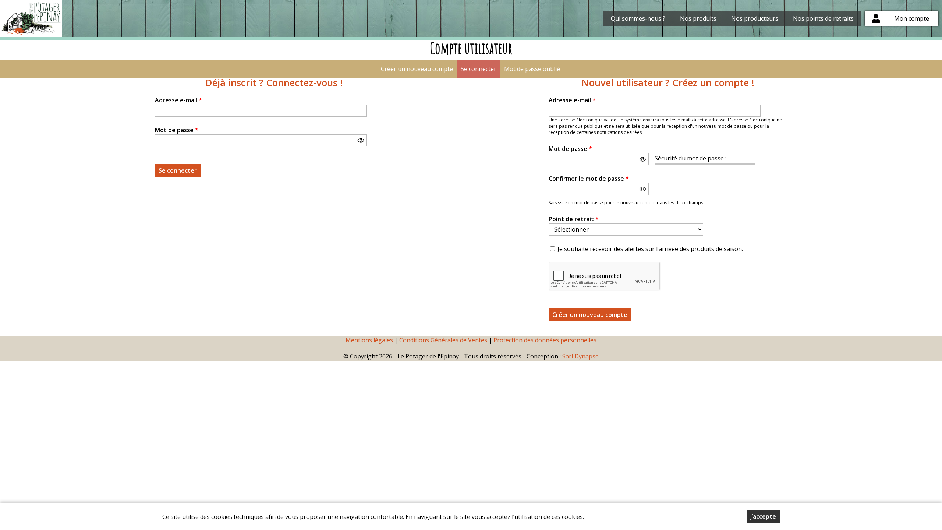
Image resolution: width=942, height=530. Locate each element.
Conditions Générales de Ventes (444, 340)
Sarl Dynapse (580, 356)
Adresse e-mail (178, 100)
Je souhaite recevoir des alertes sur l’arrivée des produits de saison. (650, 249)
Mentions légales (369, 340)
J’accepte (763, 516)
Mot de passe (176, 130)
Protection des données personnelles (544, 340)
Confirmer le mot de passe (589, 178)
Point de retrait (574, 219)
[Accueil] (31, 18)
